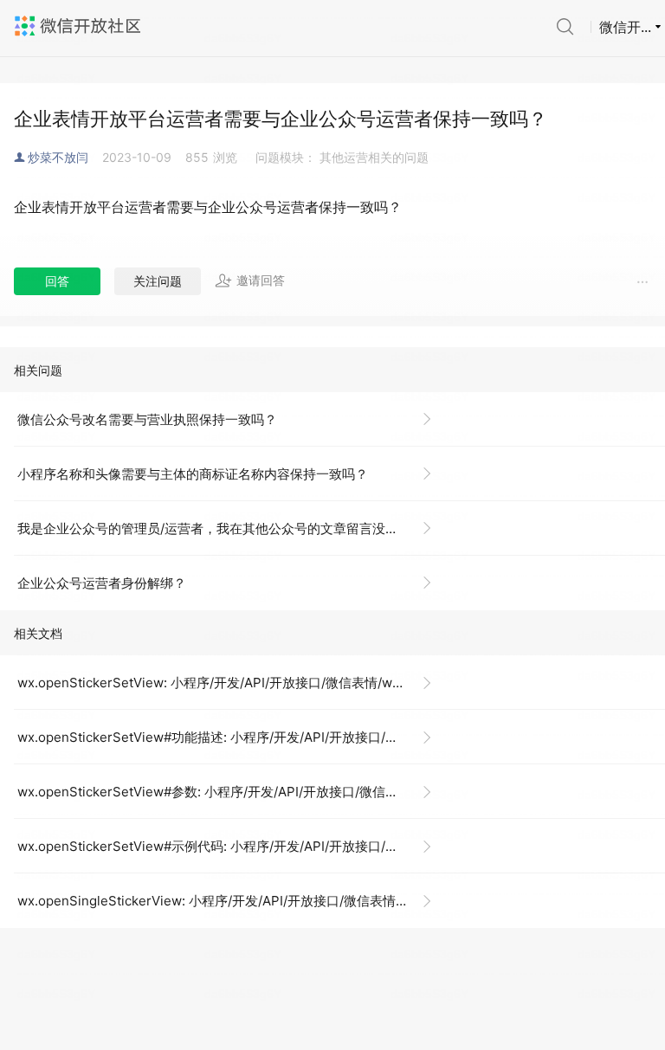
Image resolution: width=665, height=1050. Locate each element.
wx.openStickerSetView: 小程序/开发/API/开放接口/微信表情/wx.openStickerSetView (231, 682)
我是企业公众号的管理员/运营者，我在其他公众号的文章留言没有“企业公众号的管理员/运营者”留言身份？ (231, 528)
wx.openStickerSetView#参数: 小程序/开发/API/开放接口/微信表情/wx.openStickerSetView (231, 791)
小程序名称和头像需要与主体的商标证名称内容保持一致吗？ (192, 474)
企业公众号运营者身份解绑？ (101, 583)
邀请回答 (260, 280)
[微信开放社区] (79, 26)
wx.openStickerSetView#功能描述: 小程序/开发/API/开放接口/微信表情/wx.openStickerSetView (231, 737)
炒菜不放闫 (58, 157)
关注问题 (157, 281)
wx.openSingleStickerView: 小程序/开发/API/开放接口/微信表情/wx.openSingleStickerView (231, 900)
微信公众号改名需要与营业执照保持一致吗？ (147, 419)
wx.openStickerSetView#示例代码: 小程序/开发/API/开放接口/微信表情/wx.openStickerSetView (231, 846)
